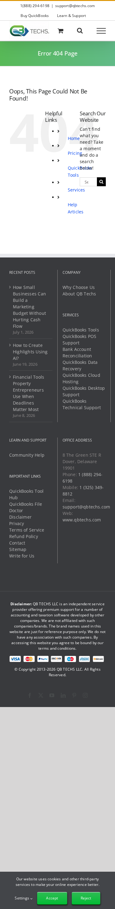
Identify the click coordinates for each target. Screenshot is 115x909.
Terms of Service (26, 530)
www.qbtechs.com (82, 520)
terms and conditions (56, 648)
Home (74, 138)
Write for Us (22, 556)
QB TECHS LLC (69, 669)
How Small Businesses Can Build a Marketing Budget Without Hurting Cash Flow (29, 306)
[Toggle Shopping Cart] (60, 30)
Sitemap (17, 549)
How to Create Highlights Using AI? (30, 351)
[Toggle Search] (80, 30)
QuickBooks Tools (81, 330)
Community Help (26, 455)
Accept (52, 898)
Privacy (16, 523)
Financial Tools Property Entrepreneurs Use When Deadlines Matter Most (28, 393)
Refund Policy (23, 536)
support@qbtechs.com (75, 5)
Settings (22, 898)
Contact (17, 543)
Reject (86, 898)
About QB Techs (79, 294)
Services (76, 190)
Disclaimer (20, 517)
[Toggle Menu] (101, 31)
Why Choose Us (79, 287)
